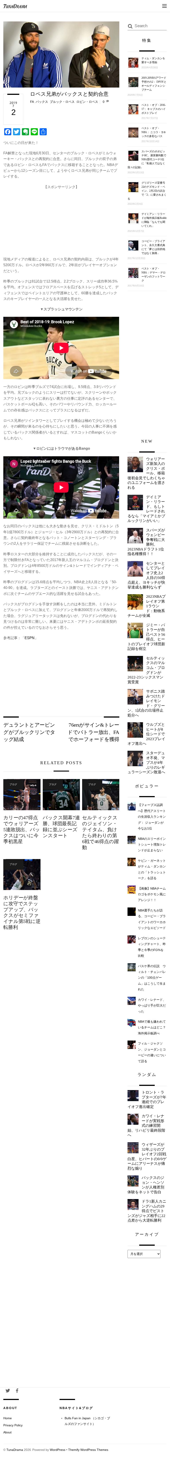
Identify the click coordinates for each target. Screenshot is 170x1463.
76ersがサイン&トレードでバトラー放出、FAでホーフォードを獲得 (93, 732)
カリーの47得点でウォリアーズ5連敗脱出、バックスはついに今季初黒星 (21, 829)
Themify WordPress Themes (88, 1450)
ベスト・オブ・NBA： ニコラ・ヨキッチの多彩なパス (153, 132)
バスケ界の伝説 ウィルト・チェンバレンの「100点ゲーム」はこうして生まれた (152, 977)
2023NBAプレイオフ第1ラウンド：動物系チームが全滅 (147, 606)
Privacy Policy (13, 1425)
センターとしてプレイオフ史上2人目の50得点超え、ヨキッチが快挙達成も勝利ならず (146, 575)
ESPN (30, 638)
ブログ (13, 784)
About (7, 1432)
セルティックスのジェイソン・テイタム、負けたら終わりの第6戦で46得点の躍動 (100, 832)
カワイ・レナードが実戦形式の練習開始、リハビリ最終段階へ (146, 1125)
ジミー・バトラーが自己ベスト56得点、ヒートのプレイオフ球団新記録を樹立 (146, 637)
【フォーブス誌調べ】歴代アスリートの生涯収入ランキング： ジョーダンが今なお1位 (152, 816)
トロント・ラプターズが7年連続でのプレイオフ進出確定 (147, 1099)
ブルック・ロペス (62, 101)
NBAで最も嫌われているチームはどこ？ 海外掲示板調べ (153, 1027)
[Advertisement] (61, 221)
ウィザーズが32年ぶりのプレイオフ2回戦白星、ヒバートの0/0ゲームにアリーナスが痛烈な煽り (147, 1156)
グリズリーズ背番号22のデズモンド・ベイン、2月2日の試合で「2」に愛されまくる (147, 190)
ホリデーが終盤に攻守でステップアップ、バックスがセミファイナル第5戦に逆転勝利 (21, 912)
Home (7, 1418)
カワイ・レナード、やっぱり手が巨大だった (152, 1005)
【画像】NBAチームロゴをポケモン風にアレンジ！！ (152, 894)
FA (32, 101)
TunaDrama (14, 1450)
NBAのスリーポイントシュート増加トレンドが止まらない (152, 844)
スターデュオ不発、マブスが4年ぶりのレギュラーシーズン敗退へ (146, 762)
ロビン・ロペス (87, 101)
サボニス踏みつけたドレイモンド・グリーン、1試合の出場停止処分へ (146, 703)
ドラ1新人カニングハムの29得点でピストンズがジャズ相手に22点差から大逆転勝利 (147, 1210)
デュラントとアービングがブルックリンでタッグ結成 (29, 732)
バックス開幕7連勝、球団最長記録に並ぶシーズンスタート (61, 826)
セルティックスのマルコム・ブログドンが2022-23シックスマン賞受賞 (146, 670)
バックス (42, 101)
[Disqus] (61, 1005)
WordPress (57, 1450)
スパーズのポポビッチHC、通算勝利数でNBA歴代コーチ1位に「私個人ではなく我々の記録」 (147, 159)
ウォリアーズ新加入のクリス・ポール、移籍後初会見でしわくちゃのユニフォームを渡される (146, 473)
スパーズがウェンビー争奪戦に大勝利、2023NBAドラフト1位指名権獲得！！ (146, 542)
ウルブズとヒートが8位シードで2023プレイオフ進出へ (146, 734)
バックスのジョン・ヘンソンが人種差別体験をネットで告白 (146, 1185)
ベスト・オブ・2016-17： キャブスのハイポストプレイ (153, 109)
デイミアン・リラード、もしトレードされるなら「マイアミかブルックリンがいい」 (146, 509)
